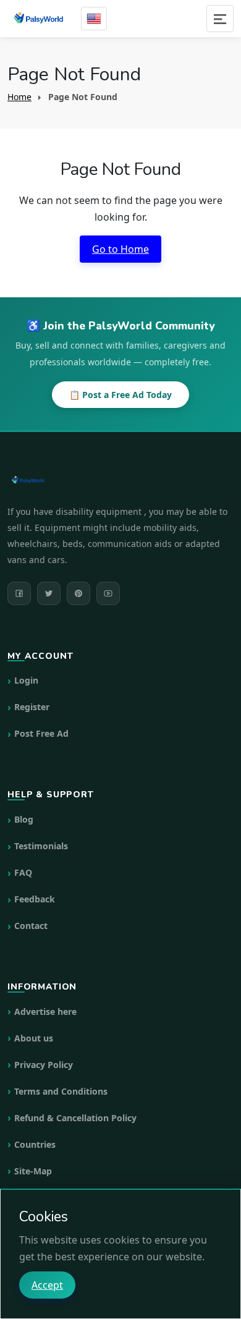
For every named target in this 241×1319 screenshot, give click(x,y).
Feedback (34, 899)
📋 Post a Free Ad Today (120, 395)
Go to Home (120, 249)
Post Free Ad (41, 733)
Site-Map (33, 1171)
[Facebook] (19, 593)
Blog (23, 819)
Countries (35, 1144)
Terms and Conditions (61, 1091)
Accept (47, 1285)
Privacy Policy (43, 1065)
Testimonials (41, 846)
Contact (31, 925)
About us (33, 1038)
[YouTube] (108, 593)
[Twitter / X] (49, 593)
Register (31, 707)
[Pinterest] (78, 593)
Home (19, 97)
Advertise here (45, 1011)
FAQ (23, 872)
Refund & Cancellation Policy (75, 1118)
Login (26, 680)
